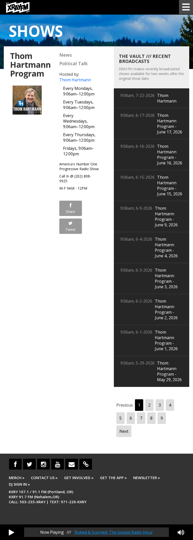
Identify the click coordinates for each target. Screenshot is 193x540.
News (65, 55)
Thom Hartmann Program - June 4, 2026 (166, 247)
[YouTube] (57, 464)
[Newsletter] (71, 464)
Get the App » (113, 477)
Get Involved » (78, 477)
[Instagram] (43, 464)
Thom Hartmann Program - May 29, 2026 (169, 371)
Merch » (16, 477)
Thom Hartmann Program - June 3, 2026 (166, 278)
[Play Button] (11, 532)
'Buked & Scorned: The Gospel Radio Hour (113, 532)
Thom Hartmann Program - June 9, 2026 (166, 216)
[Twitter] (29, 464)
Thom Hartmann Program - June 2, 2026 (166, 309)
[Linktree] (85, 464)
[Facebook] (15, 464)
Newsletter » (146, 477)
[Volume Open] (181, 532)
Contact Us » (44, 477)
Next (123, 431)
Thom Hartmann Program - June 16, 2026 (169, 154)
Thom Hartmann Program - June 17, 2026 (169, 124)
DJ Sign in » (19, 484)
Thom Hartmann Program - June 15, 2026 (169, 185)
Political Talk (73, 63)
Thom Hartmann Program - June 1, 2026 (166, 340)
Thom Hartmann (75, 80)
